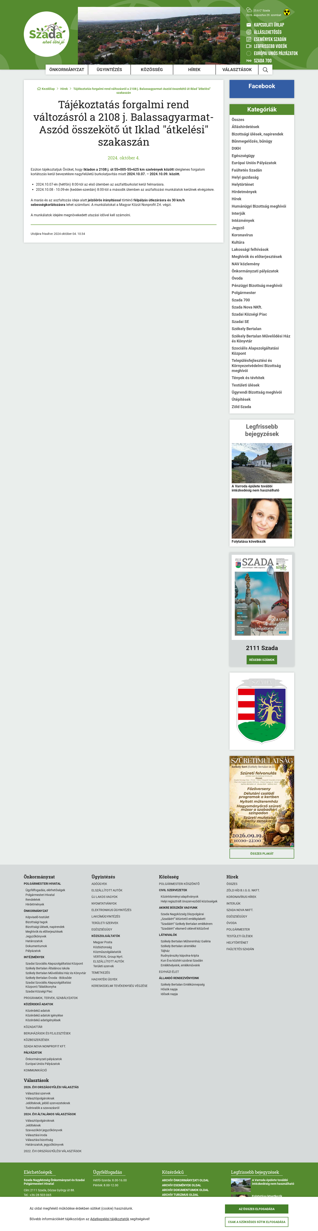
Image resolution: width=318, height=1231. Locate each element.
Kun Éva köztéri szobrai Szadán (182, 960)
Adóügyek (99, 884)
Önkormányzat (66, 69)
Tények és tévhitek (248, 377)
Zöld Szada (241, 406)
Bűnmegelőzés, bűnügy (252, 141)
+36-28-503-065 (40, 1195)
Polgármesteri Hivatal (40, 895)
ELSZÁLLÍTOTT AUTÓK (108, 961)
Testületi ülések (246, 385)
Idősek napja (169, 994)
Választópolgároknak (40, 1098)
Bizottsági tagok (37, 922)
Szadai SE (240, 321)
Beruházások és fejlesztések (47, 1033)
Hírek (194, 69)
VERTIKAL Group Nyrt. (108, 956)
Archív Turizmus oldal (180, 1194)
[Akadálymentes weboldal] (287, 12)
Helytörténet (243, 184)
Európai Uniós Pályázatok (254, 163)
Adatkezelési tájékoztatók (109, 1219)
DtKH (236, 148)
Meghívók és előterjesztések (257, 256)
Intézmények (243, 220)
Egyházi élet (169, 971)
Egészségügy (243, 155)
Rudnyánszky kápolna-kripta (180, 955)
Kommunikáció (35, 1070)
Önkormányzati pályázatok (255, 271)
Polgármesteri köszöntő (179, 884)
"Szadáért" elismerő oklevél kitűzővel (185, 928)
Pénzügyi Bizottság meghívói (257, 285)
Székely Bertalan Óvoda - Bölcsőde (49, 978)
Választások (237, 69)
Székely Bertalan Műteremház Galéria (186, 941)
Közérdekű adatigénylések (43, 1020)
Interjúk (238, 213)
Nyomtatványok (104, 903)
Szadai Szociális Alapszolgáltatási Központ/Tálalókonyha (48, 984)
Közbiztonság (102, 947)
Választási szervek (38, 1093)
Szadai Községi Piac (249, 314)
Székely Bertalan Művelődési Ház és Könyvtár (261, 338)
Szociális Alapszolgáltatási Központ (255, 350)
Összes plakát (262, 853)
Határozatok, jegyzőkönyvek (45, 1144)
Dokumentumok (36, 946)
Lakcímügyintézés (106, 916)
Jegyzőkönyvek (36, 936)
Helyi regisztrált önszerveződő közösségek (189, 901)
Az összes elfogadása (257, 1209)
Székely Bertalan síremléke (178, 946)
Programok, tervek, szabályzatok (51, 998)
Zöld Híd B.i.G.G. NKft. (243, 890)
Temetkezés (101, 972)
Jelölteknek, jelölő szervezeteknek (48, 1103)
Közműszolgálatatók (107, 952)
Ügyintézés (109, 69)
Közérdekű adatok (38, 1010)
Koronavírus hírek (241, 897)
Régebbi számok (262, 660)
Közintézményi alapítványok (179, 896)
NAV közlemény (246, 264)
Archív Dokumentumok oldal (185, 1190)
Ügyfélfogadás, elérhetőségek (45, 890)
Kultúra (238, 242)
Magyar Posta (102, 942)
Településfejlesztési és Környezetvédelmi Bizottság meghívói (256, 365)
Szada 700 (241, 300)
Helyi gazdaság (245, 177)
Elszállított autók (107, 890)
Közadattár (33, 1027)
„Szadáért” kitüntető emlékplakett (183, 919)
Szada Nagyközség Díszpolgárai (182, 914)
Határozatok (34, 941)
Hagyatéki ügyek (104, 979)
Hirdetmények (244, 191)
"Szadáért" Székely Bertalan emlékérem (186, 924)
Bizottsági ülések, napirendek (257, 134)
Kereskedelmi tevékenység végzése (120, 986)
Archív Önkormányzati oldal (185, 1180)
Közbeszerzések (36, 1040)
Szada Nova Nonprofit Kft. (45, 1046)
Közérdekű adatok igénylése (44, 1015)
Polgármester (244, 292)
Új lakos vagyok (105, 897)
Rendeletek (33, 899)
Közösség (152, 69)
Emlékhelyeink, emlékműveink (180, 965)
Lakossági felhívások (250, 249)
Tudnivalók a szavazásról (42, 1108)
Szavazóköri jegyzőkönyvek (44, 1130)
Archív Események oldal (181, 1185)
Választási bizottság (39, 1140)
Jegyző (238, 228)
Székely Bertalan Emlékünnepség (183, 984)
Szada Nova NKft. (247, 307)
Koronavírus (242, 235)
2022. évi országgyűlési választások (53, 1151)
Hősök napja (169, 989)
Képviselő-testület (37, 917)
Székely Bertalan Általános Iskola (48, 968)
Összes (238, 119)
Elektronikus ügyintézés (111, 910)
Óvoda (237, 278)
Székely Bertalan (246, 328)
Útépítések (241, 399)
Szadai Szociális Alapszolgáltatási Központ (54, 963)
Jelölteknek (33, 1125)
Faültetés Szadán (247, 170)
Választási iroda (36, 1135)
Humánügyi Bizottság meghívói (259, 206)
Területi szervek (105, 923)
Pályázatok (33, 951)
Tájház (165, 951)
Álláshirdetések (245, 126)
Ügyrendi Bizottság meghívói (257, 392)
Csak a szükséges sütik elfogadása (256, 1222)
